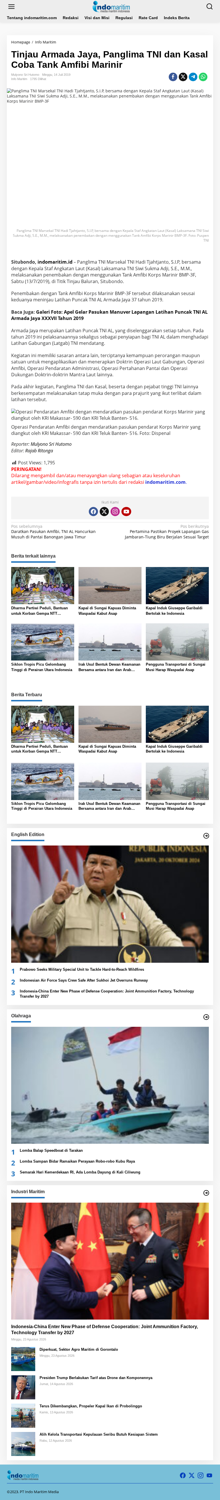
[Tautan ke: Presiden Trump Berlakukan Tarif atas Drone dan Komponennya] (23, 1387)
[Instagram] (115, 511)
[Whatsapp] (203, 77)
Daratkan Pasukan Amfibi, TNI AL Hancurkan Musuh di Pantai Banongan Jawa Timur (53, 531)
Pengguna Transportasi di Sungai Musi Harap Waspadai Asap (175, 667)
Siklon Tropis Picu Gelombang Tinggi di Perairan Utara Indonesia (41, 667)
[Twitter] (104, 511)
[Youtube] (126, 511)
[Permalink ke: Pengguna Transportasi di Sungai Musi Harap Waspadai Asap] (177, 641)
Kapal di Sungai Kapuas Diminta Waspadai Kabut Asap (107, 610)
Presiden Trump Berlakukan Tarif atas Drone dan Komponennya (96, 1378)
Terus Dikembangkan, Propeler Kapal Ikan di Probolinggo (91, 1406)
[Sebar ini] (173, 77)
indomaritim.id (55, 262)
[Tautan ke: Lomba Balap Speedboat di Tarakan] (110, 1085)
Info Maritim (19, 79)
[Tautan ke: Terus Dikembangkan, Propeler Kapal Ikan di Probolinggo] (23, 1415)
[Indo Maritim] (111, 6)
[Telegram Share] (193, 77)
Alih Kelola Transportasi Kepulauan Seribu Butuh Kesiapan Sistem (99, 1434)
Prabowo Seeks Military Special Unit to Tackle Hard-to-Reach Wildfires (82, 969)
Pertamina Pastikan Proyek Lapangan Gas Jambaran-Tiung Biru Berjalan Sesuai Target (167, 531)
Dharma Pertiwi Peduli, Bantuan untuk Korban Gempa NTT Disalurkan (39, 611)
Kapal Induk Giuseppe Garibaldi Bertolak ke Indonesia (174, 610)
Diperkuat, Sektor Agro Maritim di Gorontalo (79, 1349)
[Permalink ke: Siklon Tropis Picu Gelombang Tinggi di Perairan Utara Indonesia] (42, 641)
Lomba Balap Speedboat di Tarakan (51, 1150)
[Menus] (11, 6)
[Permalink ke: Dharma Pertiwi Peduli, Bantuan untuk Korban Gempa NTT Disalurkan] (42, 585)
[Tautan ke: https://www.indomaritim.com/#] (206, 1017)
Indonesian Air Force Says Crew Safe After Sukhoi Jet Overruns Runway (84, 980)
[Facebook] (93, 511)
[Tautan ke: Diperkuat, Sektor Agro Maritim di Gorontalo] (23, 1358)
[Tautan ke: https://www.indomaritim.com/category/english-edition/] (206, 835)
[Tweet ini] (183, 77)
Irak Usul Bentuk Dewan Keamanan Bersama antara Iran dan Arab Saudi (109, 667)
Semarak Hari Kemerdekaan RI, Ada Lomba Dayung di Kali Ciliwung (80, 1172)
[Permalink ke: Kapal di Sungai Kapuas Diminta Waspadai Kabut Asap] (110, 585)
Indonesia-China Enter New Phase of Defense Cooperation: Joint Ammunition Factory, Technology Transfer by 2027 (107, 993)
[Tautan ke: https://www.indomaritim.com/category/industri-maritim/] (206, 1192)
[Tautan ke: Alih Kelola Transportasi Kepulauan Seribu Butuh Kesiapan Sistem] (23, 1443)
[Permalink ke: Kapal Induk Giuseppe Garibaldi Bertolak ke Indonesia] (177, 585)
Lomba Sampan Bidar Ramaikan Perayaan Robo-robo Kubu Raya (77, 1161)
